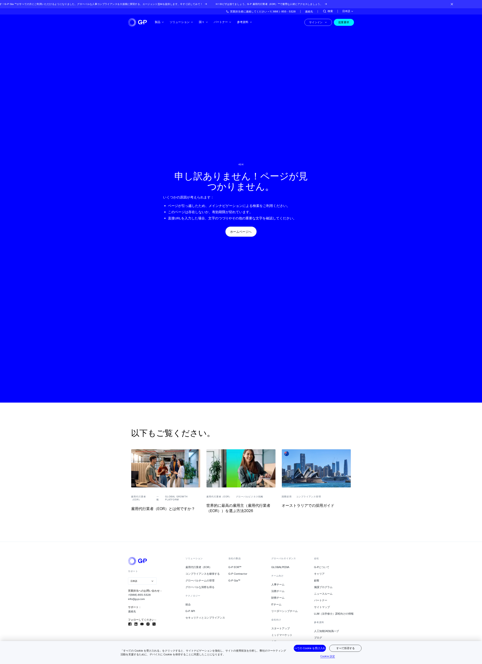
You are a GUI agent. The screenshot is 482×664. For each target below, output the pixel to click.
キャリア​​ (319, 573)
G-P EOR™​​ (235, 567)
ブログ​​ (318, 637)
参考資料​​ (243, 22)
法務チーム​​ (278, 591)
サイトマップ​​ (322, 607)
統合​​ (188, 604)
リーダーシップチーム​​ (284, 611)
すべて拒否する (345, 648)
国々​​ (202, 22)
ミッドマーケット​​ (282, 634)
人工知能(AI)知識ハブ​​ (326, 631)
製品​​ (158, 22)
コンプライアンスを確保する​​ (202, 573)
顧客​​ (317, 580)
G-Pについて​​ (321, 567)
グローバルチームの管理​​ (200, 580)
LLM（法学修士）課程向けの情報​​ (334, 613)
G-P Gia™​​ (234, 580)
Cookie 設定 (327, 656)
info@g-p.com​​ (136, 598)
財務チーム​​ (278, 597)
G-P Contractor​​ (237, 573)
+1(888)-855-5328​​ (139, 594)
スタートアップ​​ (280, 628)
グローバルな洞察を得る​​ (200, 587)
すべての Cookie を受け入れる (310, 648)
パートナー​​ (221, 22)
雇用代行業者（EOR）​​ (198, 567)
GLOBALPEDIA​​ (280, 567)
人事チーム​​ (278, 584)
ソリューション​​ (180, 22)
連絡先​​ (132, 611)
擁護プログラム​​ (323, 587)
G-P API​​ (190, 611)
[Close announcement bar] (452, 4)
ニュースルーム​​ (323, 593)
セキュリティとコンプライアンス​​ (205, 617)
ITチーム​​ (276, 604)
